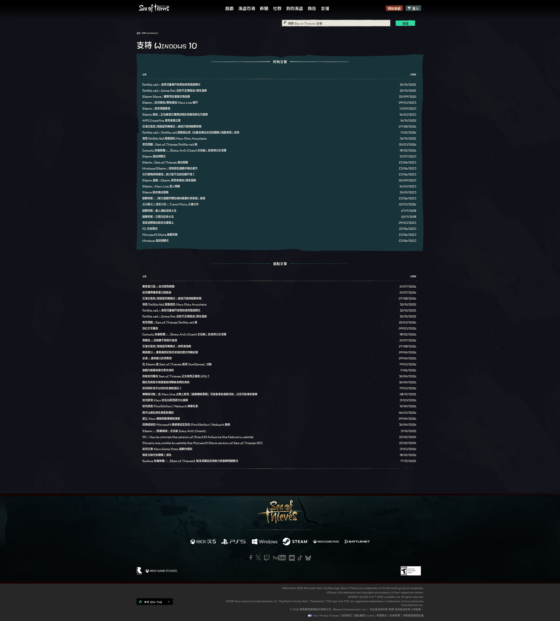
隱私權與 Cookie (364, 615)
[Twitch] (267, 558)
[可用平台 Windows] (265, 541)
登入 (415, 8)
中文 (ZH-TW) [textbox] (153, 601)
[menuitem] (229, 8)
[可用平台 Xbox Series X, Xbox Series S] (203, 541)
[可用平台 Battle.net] (357, 541)
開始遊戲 (394, 8)
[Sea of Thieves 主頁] (155, 8)
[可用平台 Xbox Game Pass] (326, 541)
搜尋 (405, 23)
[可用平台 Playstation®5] (234, 541)
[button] (154, 601)
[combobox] (336, 23)
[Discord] (292, 558)
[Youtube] (279, 558)
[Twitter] (258, 558)
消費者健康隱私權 (413, 615)
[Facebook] (251, 557)
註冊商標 (395, 615)
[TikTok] (300, 558)
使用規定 (346, 615)
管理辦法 (382, 615)
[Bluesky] (308, 558)
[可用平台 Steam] (295, 541)
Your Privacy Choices (326, 615)
